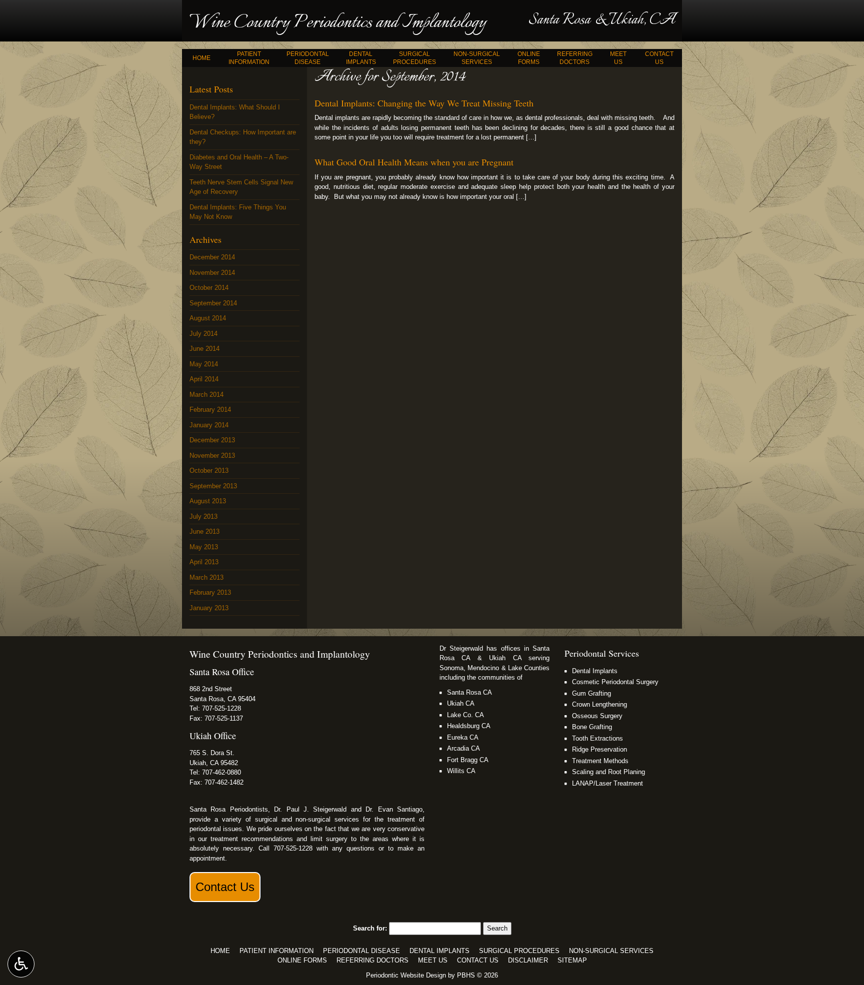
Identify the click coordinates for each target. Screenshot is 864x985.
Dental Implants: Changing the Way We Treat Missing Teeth (424, 103)
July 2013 (204, 516)
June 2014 (205, 348)
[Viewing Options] (21, 964)
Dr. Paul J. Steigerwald (310, 809)
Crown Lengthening (599, 704)
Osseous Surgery (597, 716)
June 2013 (205, 531)
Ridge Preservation (599, 749)
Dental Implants (595, 671)
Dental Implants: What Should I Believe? (235, 112)
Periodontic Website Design (406, 975)
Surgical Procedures (519, 951)
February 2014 (210, 409)
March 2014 (207, 394)
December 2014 (212, 257)
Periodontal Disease (361, 951)
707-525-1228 (221, 708)
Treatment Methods (600, 761)
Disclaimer (528, 960)
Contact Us (225, 887)
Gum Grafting (591, 693)
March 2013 (207, 577)
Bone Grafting (592, 727)
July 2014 (204, 333)
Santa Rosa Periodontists (229, 809)
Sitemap (572, 960)
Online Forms (302, 960)
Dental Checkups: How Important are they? (243, 137)
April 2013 (204, 562)
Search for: (370, 928)
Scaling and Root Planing (608, 772)
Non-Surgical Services (611, 951)
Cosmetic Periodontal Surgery (615, 682)
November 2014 (212, 272)
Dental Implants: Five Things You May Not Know (238, 212)
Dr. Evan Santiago (394, 809)
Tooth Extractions (597, 738)
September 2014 (213, 303)
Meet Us (433, 960)
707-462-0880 (221, 772)
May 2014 (204, 364)
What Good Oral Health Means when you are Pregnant (414, 162)
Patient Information (277, 951)
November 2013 (212, 455)
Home (201, 57)
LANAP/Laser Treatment (607, 783)
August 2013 (208, 501)
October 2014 (209, 287)
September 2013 (213, 486)
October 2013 (209, 470)
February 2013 (210, 592)
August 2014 (208, 318)
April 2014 (204, 379)
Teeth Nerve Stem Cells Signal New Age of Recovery (241, 187)
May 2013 (204, 547)
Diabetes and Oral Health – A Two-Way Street (239, 162)
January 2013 (209, 608)
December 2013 (212, 440)
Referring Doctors (372, 960)
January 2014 (209, 425)
